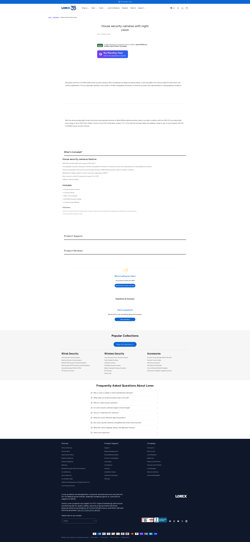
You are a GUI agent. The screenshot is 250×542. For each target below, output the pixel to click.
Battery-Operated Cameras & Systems (115, 368)
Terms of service (114, 537)
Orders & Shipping (67, 461)
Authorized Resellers (153, 475)
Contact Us (150, 448)
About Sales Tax (67, 475)
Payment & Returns (67, 458)
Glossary (107, 468)
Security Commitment (154, 465)
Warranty (64, 465)
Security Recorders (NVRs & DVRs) (71, 368)
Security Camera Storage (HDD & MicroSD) (159, 357)
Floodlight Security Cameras (112, 365)
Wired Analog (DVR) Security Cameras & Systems (76, 365)
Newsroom (150, 458)
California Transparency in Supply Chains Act (76, 482)
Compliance (108, 465)
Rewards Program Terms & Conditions (73, 468)
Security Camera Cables (154, 360)
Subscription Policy (68, 455)
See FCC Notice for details (88, 510)
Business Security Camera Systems (72, 360)
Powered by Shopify (83, 537)
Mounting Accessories (153, 363)
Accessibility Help (67, 479)
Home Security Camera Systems (71, 357)
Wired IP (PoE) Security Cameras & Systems (74, 363)
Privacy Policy (66, 451)
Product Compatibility (111, 458)
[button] (85, 8)
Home (49, 17)
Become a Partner (152, 472)
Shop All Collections (124, 344)
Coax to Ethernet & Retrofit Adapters (157, 368)
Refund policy (94, 537)
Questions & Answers (125, 299)
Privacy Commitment (154, 461)
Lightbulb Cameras (109, 363)
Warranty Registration (111, 451)
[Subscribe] (94, 521)
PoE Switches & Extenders (154, 365)
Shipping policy (125, 537)
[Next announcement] (188, 2)
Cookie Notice (66, 472)
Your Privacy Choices (68, 486)
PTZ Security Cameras (68, 370)
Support (107, 448)
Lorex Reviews (151, 468)
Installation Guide (109, 472)
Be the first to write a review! (125, 285)
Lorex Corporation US (72, 537)
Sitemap (107, 479)
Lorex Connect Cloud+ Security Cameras (116, 357)
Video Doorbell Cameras (111, 360)
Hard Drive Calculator (111, 475)
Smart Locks (107, 373)
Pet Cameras (108, 370)
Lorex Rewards (151, 455)
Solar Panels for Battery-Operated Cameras (159, 370)
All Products (56, 17)
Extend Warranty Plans (111, 455)
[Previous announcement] (62, 2)
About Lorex (151, 451)
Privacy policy (104, 537)
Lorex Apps (108, 461)
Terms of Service (67, 448)
